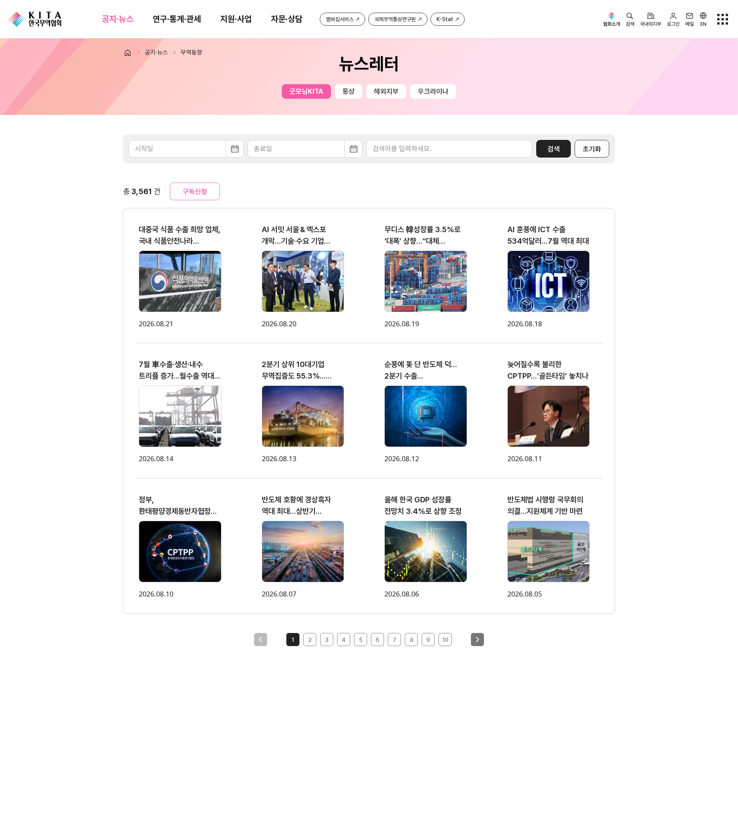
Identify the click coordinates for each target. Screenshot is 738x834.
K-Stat (445, 19)
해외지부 (386, 91)
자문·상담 (287, 19)
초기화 (592, 149)
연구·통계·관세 (177, 19)
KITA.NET (35, 19)
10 (445, 639)
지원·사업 (236, 19)
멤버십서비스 (340, 19)
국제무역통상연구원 (395, 19)
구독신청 (195, 192)
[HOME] (131, 52)
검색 (553, 149)
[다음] (477, 639)
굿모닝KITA (306, 91)
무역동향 (191, 52)
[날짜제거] (186, 149)
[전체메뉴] (722, 19)
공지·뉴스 (117, 19)
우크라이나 (433, 91)
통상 (348, 91)
